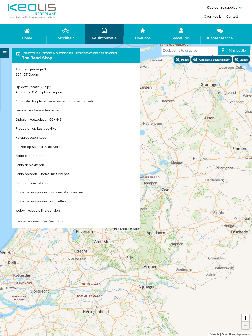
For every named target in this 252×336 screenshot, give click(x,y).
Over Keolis (212, 16)
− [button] (245, 325)
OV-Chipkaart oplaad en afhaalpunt (96, 52)
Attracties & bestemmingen (57, 52)
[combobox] (164, 51)
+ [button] (245, 318)
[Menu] (4, 53)
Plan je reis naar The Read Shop (40, 221)
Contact (232, 16)
